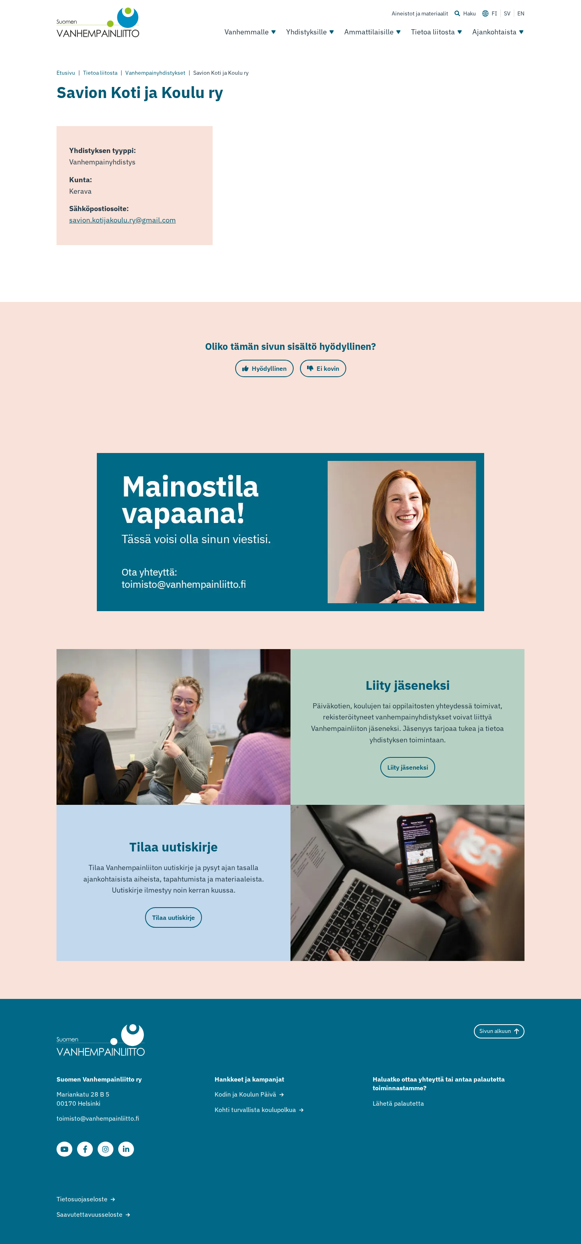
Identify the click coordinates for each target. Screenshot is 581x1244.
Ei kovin (328, 368)
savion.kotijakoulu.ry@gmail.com (122, 220)
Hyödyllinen (269, 368)
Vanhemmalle (246, 31)
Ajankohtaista (494, 31)
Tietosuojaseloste (82, 1199)
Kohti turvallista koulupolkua (255, 1110)
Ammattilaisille (369, 31)
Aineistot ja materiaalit (420, 13)
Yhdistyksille (306, 31)
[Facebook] (85, 1149)
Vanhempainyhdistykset (155, 72)
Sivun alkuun (495, 1030)
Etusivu (66, 72)
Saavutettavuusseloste (90, 1214)
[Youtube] (64, 1149)
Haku (469, 13)
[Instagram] (105, 1149)
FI (494, 13)
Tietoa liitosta (433, 31)
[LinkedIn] (126, 1149)
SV (507, 13)
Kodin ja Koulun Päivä (245, 1094)
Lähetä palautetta (398, 1103)
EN (520, 13)
